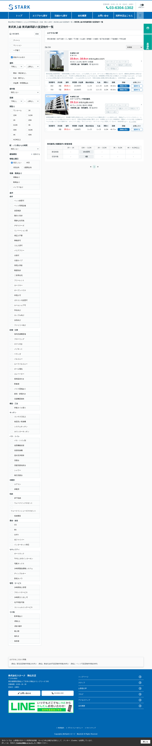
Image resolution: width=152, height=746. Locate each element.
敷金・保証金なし (20, 73)
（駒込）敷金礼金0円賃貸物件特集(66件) (52, 664)
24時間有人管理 (20, 587)
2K (14, 120)
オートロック (19, 553)
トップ (19, 15)
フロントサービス (21, 592)
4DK (30, 135)
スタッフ (81, 683)
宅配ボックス (19, 563)
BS (15, 530)
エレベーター (19, 374)
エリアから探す (40, 15)
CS (15, 525)
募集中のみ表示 (19, 57)
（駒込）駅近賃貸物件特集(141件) (23, 664)
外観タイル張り (20, 408)
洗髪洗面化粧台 (20, 465)
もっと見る (131, 78)
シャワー (17, 470)
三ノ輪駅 (68, 39)
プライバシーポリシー (75, 728)
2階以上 (17, 621)
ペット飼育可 (19, 201)
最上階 (16, 631)
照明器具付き (19, 379)
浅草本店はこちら (124, 15)
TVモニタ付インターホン (23, 558)
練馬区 (74, 53)
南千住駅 (60, 39)
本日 (28, 163)
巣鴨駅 (89, 39)
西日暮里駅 (51, 39)
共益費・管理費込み (20, 83)
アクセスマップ (84, 700)
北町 (77, 53)
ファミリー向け (20, 325)
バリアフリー (19, 250)
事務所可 (17, 240)
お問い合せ (103, 15)
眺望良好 (17, 270)
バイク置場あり (20, 389)
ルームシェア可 (20, 305)
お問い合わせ (25, 693)
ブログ (80, 694)
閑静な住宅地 (19, 221)
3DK (15, 130)
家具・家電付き (20, 394)
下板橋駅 (114, 39)
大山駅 (82, 39)
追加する (137, 86)
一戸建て (16, 50)
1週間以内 (28, 167)
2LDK (15, 125)
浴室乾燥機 (18, 450)
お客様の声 (82, 688)
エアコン (17, 484)
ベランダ (17, 354)
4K (14, 135)
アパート (16, 40)
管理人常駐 (18, 265)
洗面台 (16, 460)
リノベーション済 (21, 230)
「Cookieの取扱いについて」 (24, 743)
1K (29, 110)
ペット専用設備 (20, 206)
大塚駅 (95, 39)
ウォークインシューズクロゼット (23, 511)
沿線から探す (61, 15)
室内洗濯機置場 (20, 334)
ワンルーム (17, 110)
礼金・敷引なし (19, 78)
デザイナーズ (19, 225)
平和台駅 (122, 39)
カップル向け (19, 315)
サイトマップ (91, 728)
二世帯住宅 (18, 275)
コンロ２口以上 (20, 417)
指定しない (17, 163)
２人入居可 (18, 245)
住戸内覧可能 (19, 602)
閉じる (145, 742)
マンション (17, 45)
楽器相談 (17, 211)
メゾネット (18, 349)
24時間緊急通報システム (23, 568)
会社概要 (82, 15)
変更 (37, 34)
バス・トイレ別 (20, 440)
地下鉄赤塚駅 (105, 39)
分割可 (16, 255)
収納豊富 (17, 516)
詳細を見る (124, 86)
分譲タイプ (18, 260)
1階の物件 (18, 626)
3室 (86, 156)
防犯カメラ (18, 578)
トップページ (83, 677)
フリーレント (19, 280)
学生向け (17, 310)
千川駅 (76, 39)
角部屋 (16, 641)
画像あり (16, 177)
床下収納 (17, 498)
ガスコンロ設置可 (21, 300)
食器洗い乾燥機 (20, 422)
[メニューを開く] (140, 15)
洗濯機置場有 (19, 399)
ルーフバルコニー (21, 364)
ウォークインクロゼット (23, 503)
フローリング (19, 339)
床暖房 (16, 489)
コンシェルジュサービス (23, 607)
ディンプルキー (20, 573)
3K (29, 125)
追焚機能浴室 (19, 445)
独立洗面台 (18, 475)
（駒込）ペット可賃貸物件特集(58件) (84, 664)
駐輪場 (16, 384)
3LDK (30, 130)
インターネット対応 (21, 545)
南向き (16, 636)
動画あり (16, 182)
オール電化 (18, 369)
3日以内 (16, 167)
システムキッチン (21, 426)
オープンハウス (20, 290)
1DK (15, 115)
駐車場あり (18, 616)
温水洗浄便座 (19, 455)
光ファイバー (19, 540)
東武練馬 (84, 64)
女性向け (17, 320)
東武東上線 (75, 64)
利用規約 (61, 728)
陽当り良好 (18, 216)
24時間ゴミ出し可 (21, 597)
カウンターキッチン (21, 431)
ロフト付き (18, 344)
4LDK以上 (17, 140)
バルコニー (18, 359)
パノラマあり (18, 187)
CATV (16, 535)
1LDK (30, 115)
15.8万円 (86, 152)
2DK (30, 120)
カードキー (18, 285)
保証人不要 (18, 235)
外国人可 (17, 295)
